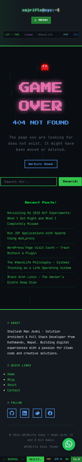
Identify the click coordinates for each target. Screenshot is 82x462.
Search (70, 181)
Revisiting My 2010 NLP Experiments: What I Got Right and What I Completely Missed (39, 218)
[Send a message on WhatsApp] (68, 445)
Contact (13, 390)
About (11, 385)
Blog (11, 380)
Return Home (41, 164)
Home (11, 374)
